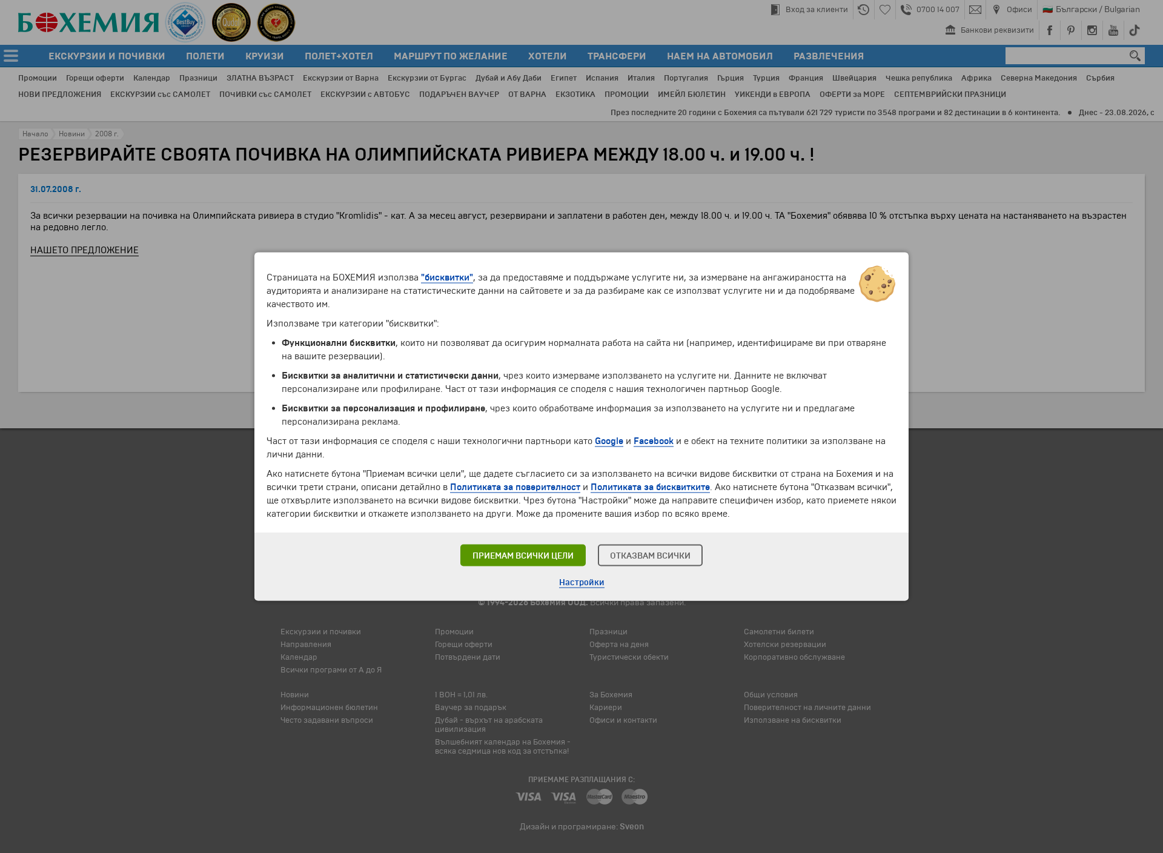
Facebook (654, 441)
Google (609, 441)
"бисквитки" (447, 277)
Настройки (582, 582)
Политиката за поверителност (515, 487)
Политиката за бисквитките (650, 487)
